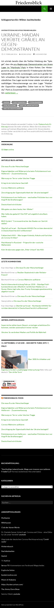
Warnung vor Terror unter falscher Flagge (18, 178)
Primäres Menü (51, 9)
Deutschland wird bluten (11, 204)
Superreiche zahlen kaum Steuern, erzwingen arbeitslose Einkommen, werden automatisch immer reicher (25, 326)
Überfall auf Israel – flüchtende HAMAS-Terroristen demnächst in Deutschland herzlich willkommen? (26, 229)
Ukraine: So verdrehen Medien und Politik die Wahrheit (23, 332)
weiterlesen (11, 92)
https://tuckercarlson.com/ (12, 584)
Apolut (4, 556)
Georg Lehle (26, 54)
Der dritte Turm (15, 372)
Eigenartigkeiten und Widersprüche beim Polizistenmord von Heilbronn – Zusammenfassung (26, 172)
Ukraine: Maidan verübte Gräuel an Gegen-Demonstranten (23, 42)
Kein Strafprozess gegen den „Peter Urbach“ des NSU (22, 249)
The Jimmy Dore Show (10, 589)
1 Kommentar (41, 54)
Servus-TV (5, 565)
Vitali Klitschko (10, 105)
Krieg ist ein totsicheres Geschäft (14, 183)
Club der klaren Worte (10, 527)
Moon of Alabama (8, 580)
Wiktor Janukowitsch (29, 105)
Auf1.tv (7, 561)
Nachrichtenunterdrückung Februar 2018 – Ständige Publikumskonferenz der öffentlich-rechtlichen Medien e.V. (25, 285)
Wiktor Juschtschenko (13, 108)
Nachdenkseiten (7, 551)
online (7, 149)
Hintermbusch (7, 546)
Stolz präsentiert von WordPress (12, 605)
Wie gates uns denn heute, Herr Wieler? (17, 209)
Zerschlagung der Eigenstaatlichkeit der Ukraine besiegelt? (25, 192)
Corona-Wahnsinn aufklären (12, 188)
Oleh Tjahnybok (19, 102)
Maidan (6, 102)
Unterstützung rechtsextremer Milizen (18, 30)
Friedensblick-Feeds (13, 398)
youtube (22, 534)
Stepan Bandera (35, 102)
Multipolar (5, 518)
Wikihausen (6, 523)
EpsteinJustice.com (9, 575)
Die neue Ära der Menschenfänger (15, 166)
